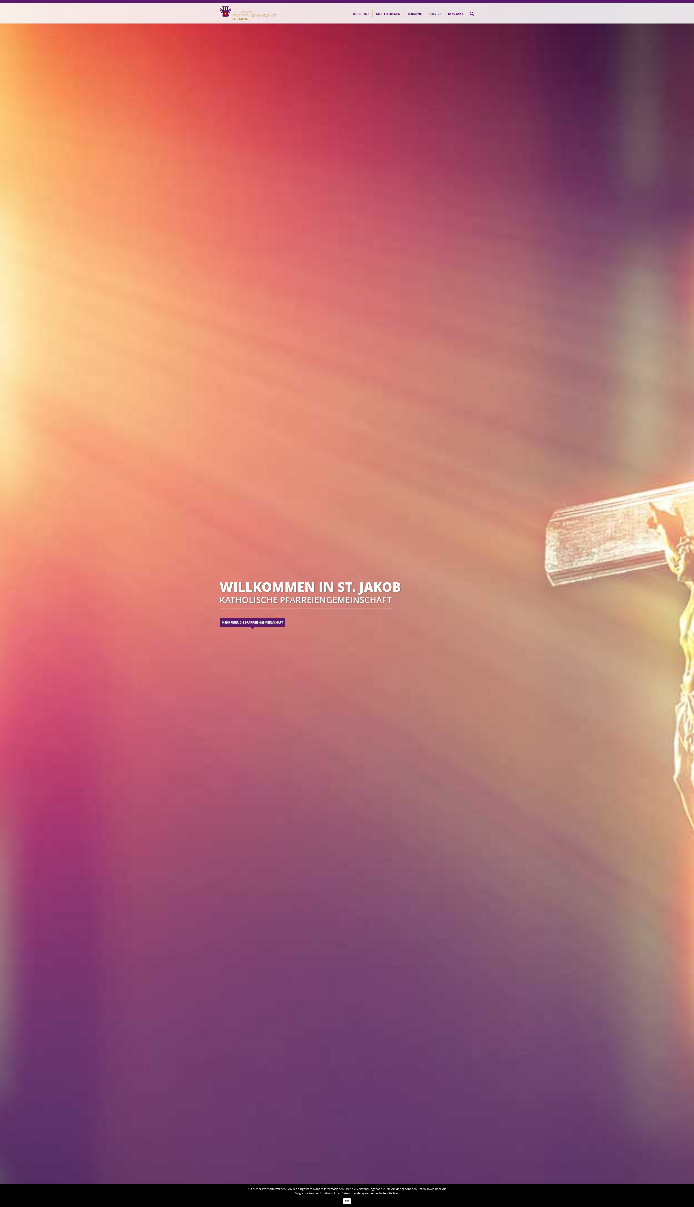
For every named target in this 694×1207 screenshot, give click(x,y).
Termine (414, 14)
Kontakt (455, 14)
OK (347, 1201)
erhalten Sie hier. (387, 1193)
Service (435, 14)
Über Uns (361, 14)
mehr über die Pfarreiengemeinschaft (252, 622)
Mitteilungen (388, 14)
